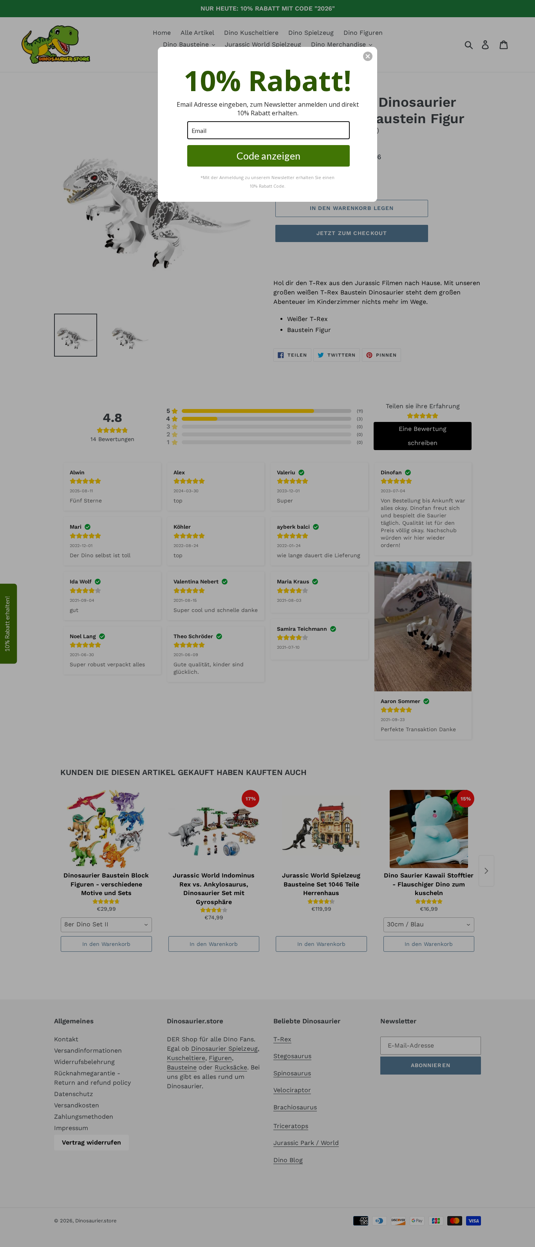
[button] (367, 56)
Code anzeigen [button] (268, 155)
